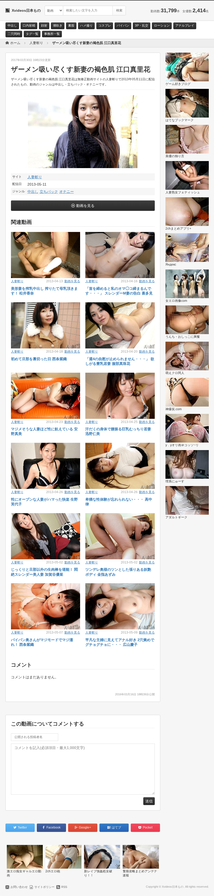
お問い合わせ (19, 886)
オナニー (66, 191)
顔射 (44, 25)
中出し (12, 25)
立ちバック (49, 191)
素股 (71, 25)
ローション (162, 25)
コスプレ (104, 25)
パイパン (123, 25)
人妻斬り (34, 177)
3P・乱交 (141, 25)
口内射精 (29, 25)
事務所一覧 (52, 34)
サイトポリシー (44, 886)
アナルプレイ (184, 25)
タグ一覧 (32, 34)
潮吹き (57, 25)
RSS (64, 886)
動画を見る (85, 206)
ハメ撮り (86, 25)
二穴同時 (14, 34)
